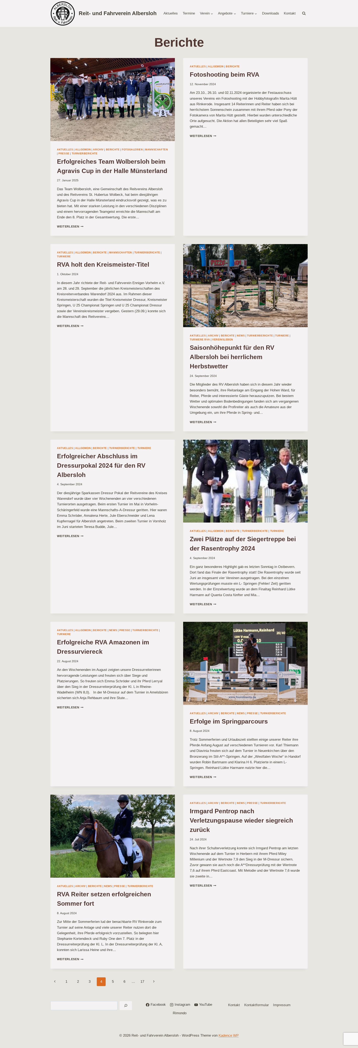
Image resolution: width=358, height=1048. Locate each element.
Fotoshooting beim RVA (224, 74)
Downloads (270, 13)
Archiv (98, 149)
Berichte (113, 149)
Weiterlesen (70, 226)
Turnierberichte (85, 153)
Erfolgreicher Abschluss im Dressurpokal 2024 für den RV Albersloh (101, 465)
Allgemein (83, 149)
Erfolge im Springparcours (229, 721)
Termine (189, 13)
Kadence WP (229, 1035)
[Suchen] (126, 1005)
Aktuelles (170, 13)
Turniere (64, 256)
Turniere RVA (200, 339)
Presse (63, 153)
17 (142, 982)
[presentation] (112, 99)
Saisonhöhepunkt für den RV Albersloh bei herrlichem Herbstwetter (232, 357)
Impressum (281, 1005)
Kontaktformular (256, 1005)
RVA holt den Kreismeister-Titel (103, 264)
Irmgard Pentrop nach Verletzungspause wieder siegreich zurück (241, 820)
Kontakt (290, 13)
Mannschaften (156, 149)
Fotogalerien (132, 149)
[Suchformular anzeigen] (304, 13)
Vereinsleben (222, 339)
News (241, 335)
